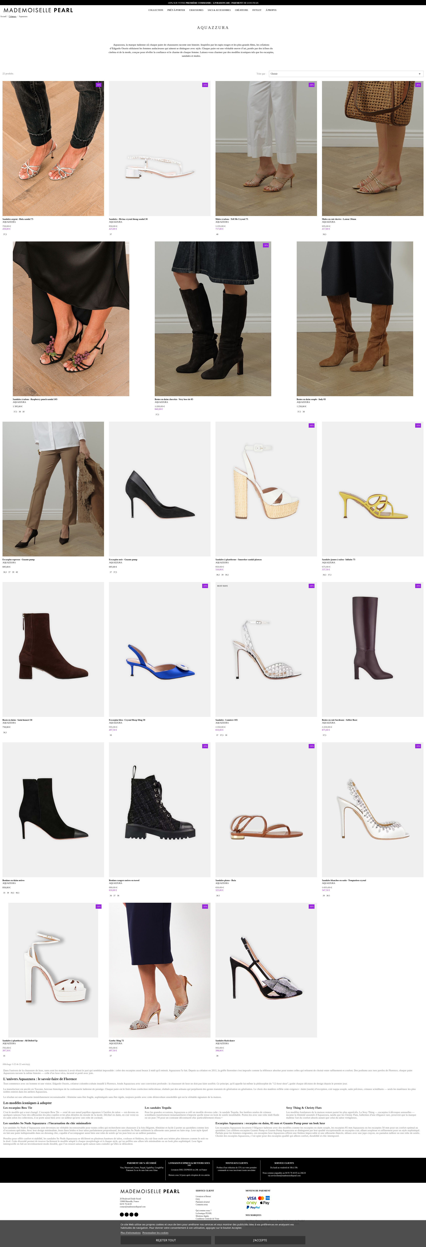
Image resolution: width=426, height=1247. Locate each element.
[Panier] (421, 9)
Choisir (346, 74)
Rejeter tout (166, 1240)
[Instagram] (127, 1215)
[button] (417, 10)
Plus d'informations (131, 1232)
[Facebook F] (122, 1215)
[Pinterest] (131, 1215)
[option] (5, 234)
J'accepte (260, 1240)
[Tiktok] (136, 1215)
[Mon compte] (413, 10)
